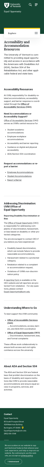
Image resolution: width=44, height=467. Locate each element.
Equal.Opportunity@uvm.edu (17, 291)
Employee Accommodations (20, 172)
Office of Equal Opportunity (20, 223)
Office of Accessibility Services (18, 120)
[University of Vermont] (12, 7)
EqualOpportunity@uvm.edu (15, 431)
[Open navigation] (36, 33)
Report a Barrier (14, 180)
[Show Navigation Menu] (36, 5)
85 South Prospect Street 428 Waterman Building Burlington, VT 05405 (14, 425)
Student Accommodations (19, 176)
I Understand (13, 462)
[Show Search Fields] (30, 5)
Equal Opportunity (12, 11)
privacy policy (27, 456)
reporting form (13, 280)
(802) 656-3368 (10, 434)
